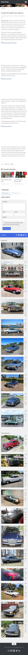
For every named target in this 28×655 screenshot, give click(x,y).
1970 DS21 (7, 164)
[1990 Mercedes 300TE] (12, 426)
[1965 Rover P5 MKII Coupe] (12, 466)
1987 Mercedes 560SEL (26, 380)
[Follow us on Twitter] (23, 235)
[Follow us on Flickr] (21, 235)
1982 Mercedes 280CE (26, 514)
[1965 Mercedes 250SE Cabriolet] (12, 277)
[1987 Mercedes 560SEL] (12, 391)
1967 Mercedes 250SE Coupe (26, 478)
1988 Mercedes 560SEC (26, 608)
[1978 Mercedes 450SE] (12, 354)
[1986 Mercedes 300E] (12, 566)
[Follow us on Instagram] (16, 235)
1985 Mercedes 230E (26, 532)
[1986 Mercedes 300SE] (12, 580)
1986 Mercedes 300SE (26, 574)
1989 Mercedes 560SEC (26, 626)
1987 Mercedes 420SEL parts (26, 591)
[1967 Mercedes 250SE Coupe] (12, 487)
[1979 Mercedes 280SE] (12, 506)
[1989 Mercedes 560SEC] (12, 637)
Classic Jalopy (5, 2)
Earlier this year (4, 20)
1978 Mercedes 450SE (26, 344)
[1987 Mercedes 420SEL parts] (12, 599)
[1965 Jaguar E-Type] (12, 259)
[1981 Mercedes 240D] (12, 372)
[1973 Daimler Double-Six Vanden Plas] (12, 313)
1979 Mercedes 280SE (26, 495)
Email (16, 212)
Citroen (3, 8)
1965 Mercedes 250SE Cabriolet (26, 269)
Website (4, 217)
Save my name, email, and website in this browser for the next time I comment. (13, 223)
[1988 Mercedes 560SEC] (12, 618)
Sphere (12, 164)
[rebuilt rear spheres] (14, 52)
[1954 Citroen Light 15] (12, 451)
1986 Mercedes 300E (26, 555)
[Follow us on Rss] (26, 235)
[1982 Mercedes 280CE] (12, 523)
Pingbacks (16, 193)
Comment (5, 201)
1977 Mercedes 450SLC (26, 325)
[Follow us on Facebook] (19, 235)
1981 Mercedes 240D (26, 363)
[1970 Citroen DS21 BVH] (12, 296)
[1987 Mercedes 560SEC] (12, 407)
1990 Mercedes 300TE (26, 416)
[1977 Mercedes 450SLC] (12, 335)
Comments (6, 193)
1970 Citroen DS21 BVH (26, 286)
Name (4, 212)
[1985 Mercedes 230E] (12, 547)
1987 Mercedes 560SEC (26, 399)
